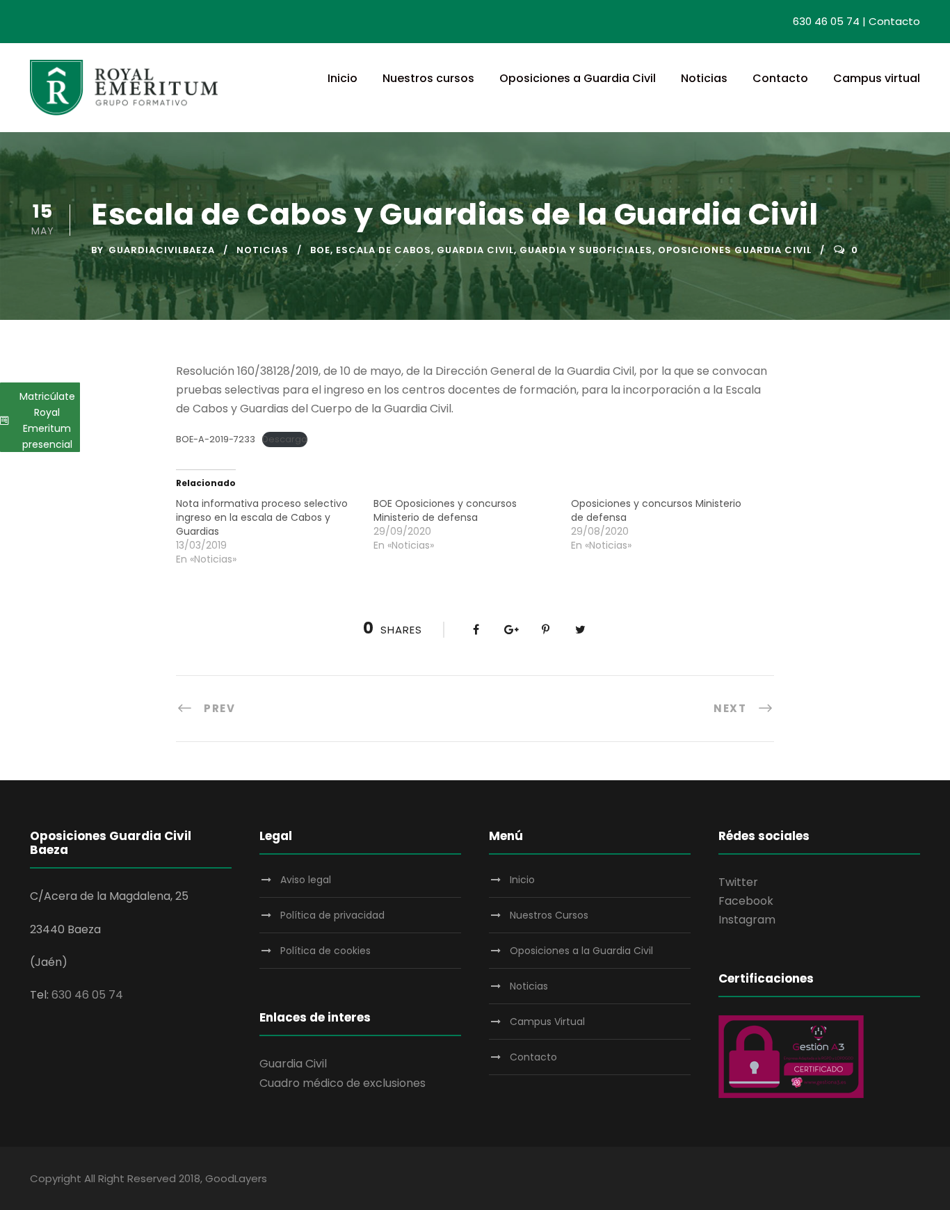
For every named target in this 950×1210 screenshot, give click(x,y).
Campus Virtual (547, 1021)
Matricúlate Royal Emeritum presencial (47, 420)
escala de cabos (383, 250)
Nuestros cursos (428, 78)
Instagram (746, 920)
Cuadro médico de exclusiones (342, 1083)
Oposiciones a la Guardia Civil (581, 951)
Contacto (894, 21)
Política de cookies (325, 951)
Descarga (284, 439)
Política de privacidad (332, 915)
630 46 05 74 (826, 21)
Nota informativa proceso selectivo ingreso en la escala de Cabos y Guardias (262, 517)
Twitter (738, 882)
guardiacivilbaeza (161, 250)
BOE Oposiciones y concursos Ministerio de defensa (445, 510)
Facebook (745, 901)
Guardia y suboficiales (586, 250)
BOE (320, 250)
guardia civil (475, 250)
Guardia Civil (293, 1064)
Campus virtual (876, 78)
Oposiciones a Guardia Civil (577, 78)
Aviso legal (305, 880)
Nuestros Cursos (549, 915)
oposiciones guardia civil (735, 250)
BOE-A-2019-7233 (215, 439)
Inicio (342, 78)
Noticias (704, 78)
